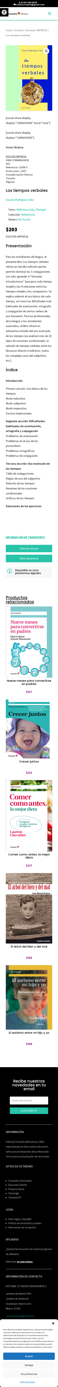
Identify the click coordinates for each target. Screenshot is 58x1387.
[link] (4, 12)
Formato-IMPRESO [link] (36, 30)
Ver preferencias (29, 1374)
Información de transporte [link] (22, 1227)
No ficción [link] (24, 219)
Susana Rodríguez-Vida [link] (20, 200)
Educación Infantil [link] (17, 1185)
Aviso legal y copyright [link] (20, 1219)
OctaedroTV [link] (14, 1197)
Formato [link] (19, 30)
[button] (53, 1323)
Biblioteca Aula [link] (25, 209)
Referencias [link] (28, 214)
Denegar (29, 1365)
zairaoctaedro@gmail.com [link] (20, 1316)
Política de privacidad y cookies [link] (24, 1223)
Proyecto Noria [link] (16, 1189)
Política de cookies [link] (27, 1382)
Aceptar (29, 1356)
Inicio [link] (9, 30)
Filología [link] (41, 209)
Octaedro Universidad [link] (19, 1180)
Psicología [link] (13, 1193)
